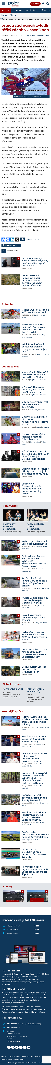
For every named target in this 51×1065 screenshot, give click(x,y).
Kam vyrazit (10, 506)
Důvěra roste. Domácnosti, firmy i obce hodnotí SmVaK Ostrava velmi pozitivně (35, 836)
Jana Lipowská (26, 571)
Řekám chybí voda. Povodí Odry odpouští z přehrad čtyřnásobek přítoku (34, 582)
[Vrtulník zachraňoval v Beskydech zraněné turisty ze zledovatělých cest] (10, 348)
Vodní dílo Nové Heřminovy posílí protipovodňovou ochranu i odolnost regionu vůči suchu (32, 280)
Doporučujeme (10, 366)
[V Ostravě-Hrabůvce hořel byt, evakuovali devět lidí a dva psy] (10, 391)
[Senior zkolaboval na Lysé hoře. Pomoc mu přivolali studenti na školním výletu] (10, 328)
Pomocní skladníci (13, 688)
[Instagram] (13, 1047)
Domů (4, 15)
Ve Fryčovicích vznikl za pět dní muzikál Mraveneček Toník (34, 669)
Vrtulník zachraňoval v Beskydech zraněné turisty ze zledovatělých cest (34, 348)
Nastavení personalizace (16, 1063)
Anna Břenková (27, 337)
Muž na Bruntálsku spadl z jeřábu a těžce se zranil (35, 311)
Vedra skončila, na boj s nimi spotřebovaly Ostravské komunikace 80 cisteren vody (34, 653)
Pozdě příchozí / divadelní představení (35, 526)
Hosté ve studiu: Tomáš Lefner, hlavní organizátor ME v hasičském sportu (34, 757)
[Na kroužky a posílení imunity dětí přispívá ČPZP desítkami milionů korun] (10, 636)
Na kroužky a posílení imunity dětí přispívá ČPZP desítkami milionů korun (34, 636)
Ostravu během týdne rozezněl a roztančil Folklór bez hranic (33, 437)
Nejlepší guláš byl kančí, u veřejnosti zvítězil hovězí (35, 542)
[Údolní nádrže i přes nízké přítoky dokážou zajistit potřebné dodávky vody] (10, 473)
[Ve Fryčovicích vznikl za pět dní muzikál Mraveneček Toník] (10, 671)
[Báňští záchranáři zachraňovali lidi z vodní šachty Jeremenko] (10, 799)
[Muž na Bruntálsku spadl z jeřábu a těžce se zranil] (10, 314)
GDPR (28, 1063)
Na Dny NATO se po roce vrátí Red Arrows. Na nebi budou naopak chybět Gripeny (35, 720)
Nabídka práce (12, 684)
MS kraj (5, 10)
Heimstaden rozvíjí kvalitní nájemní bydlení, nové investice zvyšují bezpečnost (35, 262)
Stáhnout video (39, 97)
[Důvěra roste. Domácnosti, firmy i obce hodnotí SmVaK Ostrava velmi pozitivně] (10, 836)
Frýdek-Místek (40, 606)
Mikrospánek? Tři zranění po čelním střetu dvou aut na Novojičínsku (35, 375)
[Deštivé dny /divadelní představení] (13, 515)
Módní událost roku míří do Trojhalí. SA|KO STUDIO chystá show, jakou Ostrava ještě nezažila (35, 455)
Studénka (39, 547)
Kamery (8, 886)
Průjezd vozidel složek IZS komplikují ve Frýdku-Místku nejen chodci (35, 600)
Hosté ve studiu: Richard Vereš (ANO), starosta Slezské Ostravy (34, 739)
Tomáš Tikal (25, 608)
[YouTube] (28, 1047)
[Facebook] (9, 1047)
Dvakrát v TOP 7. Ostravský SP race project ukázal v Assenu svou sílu (34, 853)
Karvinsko (30, 10)
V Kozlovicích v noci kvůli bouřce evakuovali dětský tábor (35, 404)
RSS (35, 1063)
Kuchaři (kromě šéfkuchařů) (35, 690)
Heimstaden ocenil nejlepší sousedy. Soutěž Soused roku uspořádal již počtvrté (35, 870)
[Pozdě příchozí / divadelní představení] (37, 515)
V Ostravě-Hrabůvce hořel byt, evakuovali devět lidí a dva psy (33, 390)
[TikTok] (21, 1047)
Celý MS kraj (38, 315)
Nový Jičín (39, 623)
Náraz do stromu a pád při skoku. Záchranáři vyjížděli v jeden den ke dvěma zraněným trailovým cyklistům (34, 778)
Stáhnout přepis (22, 97)
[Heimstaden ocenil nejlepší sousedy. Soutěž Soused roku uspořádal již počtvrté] (10, 871)
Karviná (38, 427)
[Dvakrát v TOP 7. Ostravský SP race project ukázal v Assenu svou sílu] (10, 853)
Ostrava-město (35, 442)
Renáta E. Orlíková (27, 746)
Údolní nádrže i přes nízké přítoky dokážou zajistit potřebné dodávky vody (35, 471)
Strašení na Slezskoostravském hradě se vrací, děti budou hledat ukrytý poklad (33, 488)
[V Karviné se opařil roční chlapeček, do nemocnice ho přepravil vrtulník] (10, 421)
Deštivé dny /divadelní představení (9, 526)
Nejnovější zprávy (12, 711)
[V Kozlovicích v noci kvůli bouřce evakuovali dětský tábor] (10, 406)
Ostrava (18, 10)
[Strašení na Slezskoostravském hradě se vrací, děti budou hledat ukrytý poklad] (10, 487)
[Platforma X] (17, 1047)
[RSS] (24, 1047)
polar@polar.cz (14, 1027)
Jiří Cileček (42, 380)
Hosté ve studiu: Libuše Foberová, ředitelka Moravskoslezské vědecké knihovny (34, 816)
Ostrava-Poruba (41, 569)
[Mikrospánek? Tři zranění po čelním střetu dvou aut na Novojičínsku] (10, 376)
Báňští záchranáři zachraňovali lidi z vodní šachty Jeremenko (34, 798)
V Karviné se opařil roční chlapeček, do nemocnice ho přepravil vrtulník (35, 420)
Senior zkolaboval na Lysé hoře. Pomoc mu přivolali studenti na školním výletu (33, 328)
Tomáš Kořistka (42, 36)
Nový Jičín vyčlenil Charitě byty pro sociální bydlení (35, 618)
